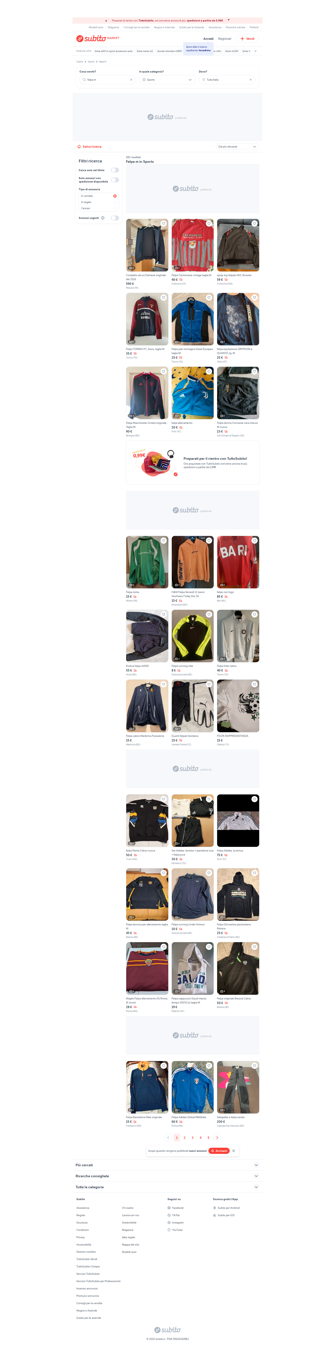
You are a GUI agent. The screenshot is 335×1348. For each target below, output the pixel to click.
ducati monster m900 (169, 51)
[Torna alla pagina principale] (98, 38)
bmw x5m (215, 51)
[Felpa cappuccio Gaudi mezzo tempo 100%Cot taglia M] (193, 977)
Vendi (250, 39)
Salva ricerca (92, 146)
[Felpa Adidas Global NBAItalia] (193, 1094)
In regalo (86, 202)
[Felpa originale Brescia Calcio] (238, 977)
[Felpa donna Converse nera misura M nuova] (238, 402)
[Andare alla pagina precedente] (168, 1138)
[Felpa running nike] (193, 643)
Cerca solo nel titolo (91, 170)
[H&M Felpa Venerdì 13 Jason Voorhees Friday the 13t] (193, 571)
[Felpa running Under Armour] (193, 903)
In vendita (87, 196)
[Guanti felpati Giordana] (193, 712)
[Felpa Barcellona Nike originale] (147, 1094)
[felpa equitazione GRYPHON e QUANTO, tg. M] (238, 328)
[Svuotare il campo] (131, 79)
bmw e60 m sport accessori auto (114, 51)
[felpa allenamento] (193, 402)
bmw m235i (231, 51)
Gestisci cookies (86, 1251)
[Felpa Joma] (147, 571)
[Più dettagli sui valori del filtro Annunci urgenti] (103, 218)
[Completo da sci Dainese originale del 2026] (147, 254)
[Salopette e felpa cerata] (238, 1094)
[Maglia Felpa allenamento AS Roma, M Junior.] (147, 977)
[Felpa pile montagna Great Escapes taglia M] (193, 328)
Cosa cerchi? (87, 71)
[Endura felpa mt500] (147, 643)
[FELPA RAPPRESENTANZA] (238, 712)
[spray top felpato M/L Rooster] (238, 254)
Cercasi (85, 208)
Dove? (203, 71)
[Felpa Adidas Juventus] (238, 829)
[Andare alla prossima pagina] (217, 1138)
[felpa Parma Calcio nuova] (147, 829)
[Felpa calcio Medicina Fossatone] (147, 712)
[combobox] (107, 79)
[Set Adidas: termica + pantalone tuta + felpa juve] (193, 829)
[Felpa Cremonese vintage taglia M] (193, 254)
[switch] (115, 170)
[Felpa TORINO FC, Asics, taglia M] (147, 328)
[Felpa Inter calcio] (238, 643)
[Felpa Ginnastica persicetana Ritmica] (238, 903)
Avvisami (221, 1151)
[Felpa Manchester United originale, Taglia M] (147, 402)
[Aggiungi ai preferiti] (164, 223)
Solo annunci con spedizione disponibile (93, 179)
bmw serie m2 (145, 51)
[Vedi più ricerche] (255, 51)
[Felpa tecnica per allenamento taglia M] (147, 903)
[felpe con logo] (238, 571)
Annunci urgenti (89, 218)
